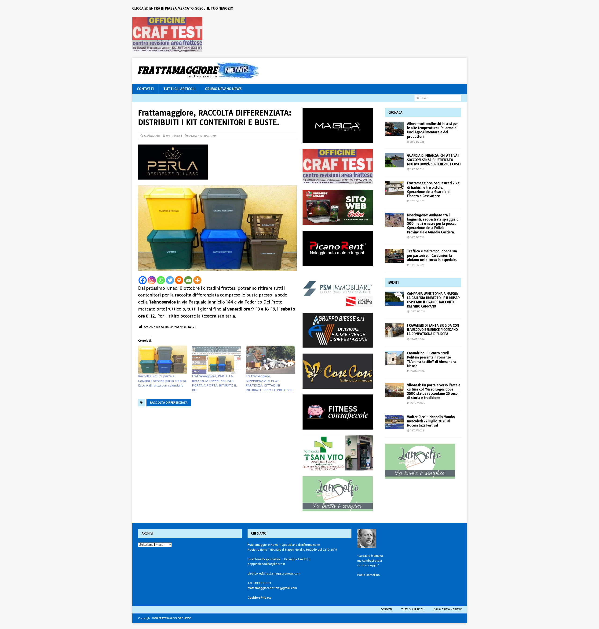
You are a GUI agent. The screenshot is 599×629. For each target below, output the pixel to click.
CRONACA (395, 112)
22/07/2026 (417, 371)
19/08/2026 (417, 169)
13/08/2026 (417, 265)
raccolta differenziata (168, 402)
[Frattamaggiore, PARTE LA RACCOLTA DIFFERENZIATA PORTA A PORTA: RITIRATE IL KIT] (216, 360)
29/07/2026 (417, 339)
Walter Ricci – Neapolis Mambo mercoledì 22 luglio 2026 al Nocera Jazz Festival (431, 421)
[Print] (179, 280)
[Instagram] (152, 280)
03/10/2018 (152, 135)
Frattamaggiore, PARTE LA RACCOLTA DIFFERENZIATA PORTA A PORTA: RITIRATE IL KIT (214, 383)
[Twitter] (170, 280)
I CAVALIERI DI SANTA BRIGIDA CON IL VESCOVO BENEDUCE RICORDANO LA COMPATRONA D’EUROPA (433, 329)
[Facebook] (143, 280)
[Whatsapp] (161, 280)
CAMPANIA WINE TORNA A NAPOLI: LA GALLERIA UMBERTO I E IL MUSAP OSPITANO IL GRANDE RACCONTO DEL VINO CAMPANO (433, 300)
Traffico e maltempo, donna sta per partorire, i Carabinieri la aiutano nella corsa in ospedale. (432, 255)
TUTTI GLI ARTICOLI (179, 88)
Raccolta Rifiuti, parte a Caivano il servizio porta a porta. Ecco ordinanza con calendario (162, 380)
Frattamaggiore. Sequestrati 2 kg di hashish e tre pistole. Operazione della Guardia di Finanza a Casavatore (433, 189)
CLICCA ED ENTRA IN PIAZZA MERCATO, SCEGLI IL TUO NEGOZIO (182, 8)
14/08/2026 (417, 237)
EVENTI (393, 282)
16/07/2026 (417, 430)
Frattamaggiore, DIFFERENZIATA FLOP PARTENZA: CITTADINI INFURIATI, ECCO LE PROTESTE (269, 383)
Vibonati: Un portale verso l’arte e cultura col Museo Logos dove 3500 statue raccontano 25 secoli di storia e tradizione (433, 391)
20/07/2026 (417, 403)
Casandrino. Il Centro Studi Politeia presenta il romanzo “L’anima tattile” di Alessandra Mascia (431, 359)
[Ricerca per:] (437, 97)
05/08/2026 (417, 311)
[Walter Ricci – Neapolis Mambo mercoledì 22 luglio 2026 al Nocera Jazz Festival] (394, 422)
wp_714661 (174, 135)
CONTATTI (145, 88)
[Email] (188, 280)
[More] (197, 280)
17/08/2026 (417, 201)
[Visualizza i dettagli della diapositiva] (167, 34)
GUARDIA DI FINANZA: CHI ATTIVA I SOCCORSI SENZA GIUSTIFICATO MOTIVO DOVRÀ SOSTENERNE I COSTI (434, 159)
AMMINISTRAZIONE (202, 135)
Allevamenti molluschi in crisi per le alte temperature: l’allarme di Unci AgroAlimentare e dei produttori (432, 130)
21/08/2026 (417, 142)
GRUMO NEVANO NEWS (223, 88)
